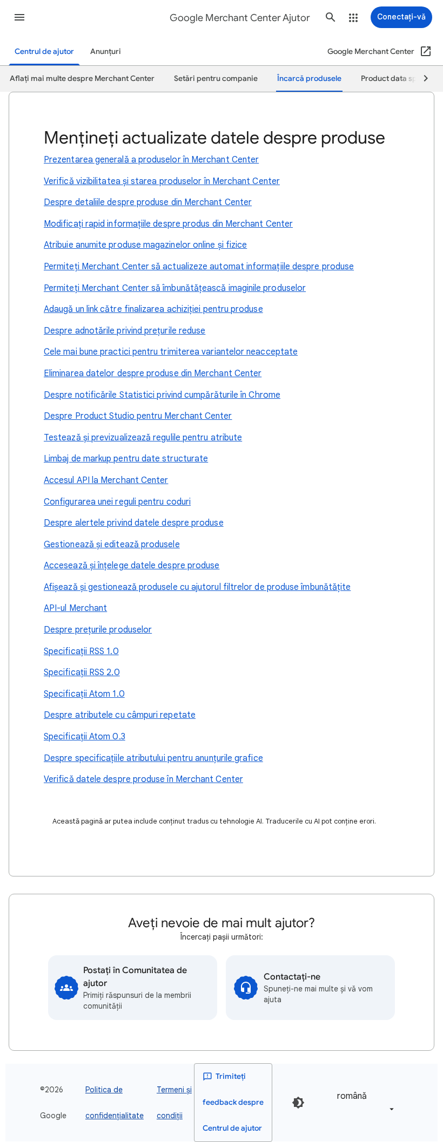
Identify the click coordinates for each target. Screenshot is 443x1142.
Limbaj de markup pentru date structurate (126, 458)
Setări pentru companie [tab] (216, 78)
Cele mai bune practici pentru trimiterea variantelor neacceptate (171, 351)
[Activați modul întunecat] (298, 1103)
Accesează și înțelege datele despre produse (131, 565)
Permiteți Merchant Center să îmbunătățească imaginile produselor (175, 288)
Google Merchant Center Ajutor (240, 18)
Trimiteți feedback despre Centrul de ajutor (233, 1102)
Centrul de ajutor (44, 51)
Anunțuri (105, 51)
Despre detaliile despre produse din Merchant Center (148, 202)
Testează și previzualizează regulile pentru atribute (143, 437)
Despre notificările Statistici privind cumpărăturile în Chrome (162, 395)
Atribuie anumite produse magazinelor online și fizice (145, 245)
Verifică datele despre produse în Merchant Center (143, 779)
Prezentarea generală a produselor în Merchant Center (151, 159)
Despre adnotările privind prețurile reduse (124, 330)
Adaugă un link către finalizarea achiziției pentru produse (153, 309)
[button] (19, 17)
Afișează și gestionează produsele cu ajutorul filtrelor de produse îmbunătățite (197, 587)
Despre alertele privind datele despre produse (134, 523)
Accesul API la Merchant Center (106, 480)
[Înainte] (421, 79)
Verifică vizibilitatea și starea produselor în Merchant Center (162, 181)
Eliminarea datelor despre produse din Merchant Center (152, 373)
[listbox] (363, 1102)
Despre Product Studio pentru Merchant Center (138, 416)
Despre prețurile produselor (98, 629)
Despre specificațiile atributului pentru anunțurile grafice (153, 758)
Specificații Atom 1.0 (84, 694)
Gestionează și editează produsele (112, 544)
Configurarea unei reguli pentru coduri (117, 502)
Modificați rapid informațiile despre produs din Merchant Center (168, 224)
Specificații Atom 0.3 (84, 736)
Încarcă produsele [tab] (309, 78)
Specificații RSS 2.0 (82, 672)
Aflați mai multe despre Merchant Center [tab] (82, 78)
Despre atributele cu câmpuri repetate (120, 715)
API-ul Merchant (75, 608)
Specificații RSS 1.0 (81, 651)
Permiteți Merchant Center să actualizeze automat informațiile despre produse (199, 266)
